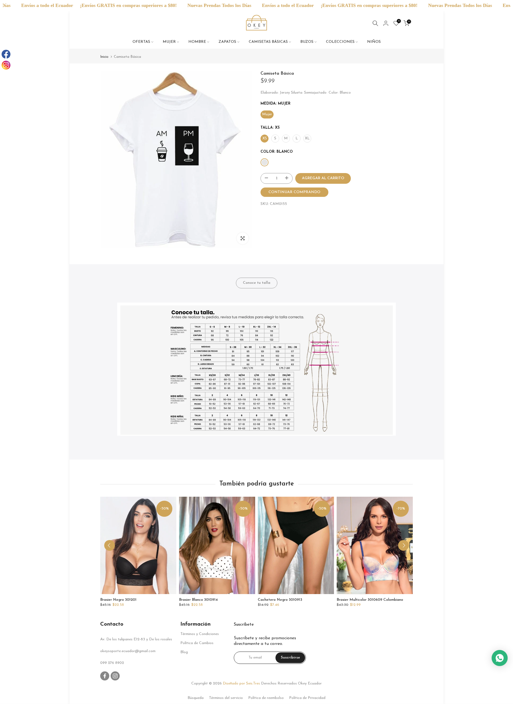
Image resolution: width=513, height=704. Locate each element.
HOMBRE (197, 42)
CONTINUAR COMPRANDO (294, 192)
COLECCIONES (340, 42)
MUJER (169, 42)
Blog (184, 652)
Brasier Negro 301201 (118, 600)
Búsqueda (196, 698)
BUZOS (306, 42)
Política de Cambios (196, 643)
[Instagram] (6, 65)
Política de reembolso (266, 698)
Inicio (104, 57)
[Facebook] (6, 54)
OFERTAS (141, 42)
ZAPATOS (227, 42)
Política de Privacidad (307, 698)
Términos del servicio (226, 698)
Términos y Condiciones (199, 634)
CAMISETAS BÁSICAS (268, 42)
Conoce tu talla (256, 283)
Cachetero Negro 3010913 (280, 600)
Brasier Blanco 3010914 (198, 600)
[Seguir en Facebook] (104, 675)
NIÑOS (374, 42)
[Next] (403, 545)
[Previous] (109, 545)
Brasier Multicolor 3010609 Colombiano (370, 600)
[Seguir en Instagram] (115, 675)
